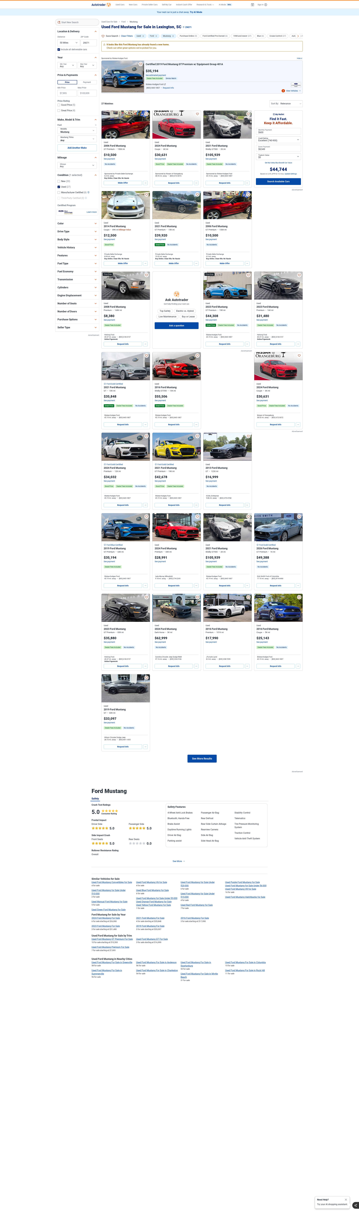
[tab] (95, 798)
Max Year (83, 64)
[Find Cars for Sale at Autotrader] (101, 5)
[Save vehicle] (140, 64)
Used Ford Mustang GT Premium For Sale (112, 939)
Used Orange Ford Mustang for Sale (154, 901)
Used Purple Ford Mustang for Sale (242, 882)
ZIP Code (84, 37)
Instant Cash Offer (184, 5)
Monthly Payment (265, 130)
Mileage (63, 164)
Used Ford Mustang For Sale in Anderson (156, 962)
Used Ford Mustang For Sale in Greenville (112, 962)
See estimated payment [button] (156, 75)
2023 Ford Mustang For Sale (106, 926)
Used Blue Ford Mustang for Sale (152, 890)
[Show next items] (298, 36)
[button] (252, 4)
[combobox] (77, 22)
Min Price (61, 88)
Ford (123, 22)
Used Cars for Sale (109, 22)
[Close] (346, 1200)
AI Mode (225, 5)
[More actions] (145, 183)
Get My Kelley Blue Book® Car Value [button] (278, 163)
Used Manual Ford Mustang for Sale (109, 901)
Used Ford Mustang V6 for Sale (151, 882)
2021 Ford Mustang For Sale (150, 918)
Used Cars (120, 5)
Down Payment (264, 147)
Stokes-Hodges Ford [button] (154, 84)
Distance (61, 37)
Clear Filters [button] (127, 36)
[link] (110, 164)
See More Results (202, 758)
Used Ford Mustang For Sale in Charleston (157, 970)
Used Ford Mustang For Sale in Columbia (245, 962)
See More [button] (177, 861)
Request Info (174, 183)
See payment (109, 159)
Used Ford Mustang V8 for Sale (240, 889)
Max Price (82, 88)
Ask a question (176, 325)
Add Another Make (77, 147)
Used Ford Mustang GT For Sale (152, 939)
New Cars (133, 5)
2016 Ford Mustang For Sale (195, 918)
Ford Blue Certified (115, 545)
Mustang (134, 22)
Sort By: (275, 103)
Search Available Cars (278, 181)
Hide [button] (299, 58)
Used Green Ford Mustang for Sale (109, 909)
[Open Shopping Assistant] (355, 1205)
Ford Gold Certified (115, 384)
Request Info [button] (168, 88)
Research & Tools (204, 5)
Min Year (63, 64)
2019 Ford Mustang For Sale (150, 926)
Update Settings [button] (291, 174)
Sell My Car (167, 5)
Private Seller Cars (149, 5)
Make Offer (123, 183)
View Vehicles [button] (292, 91)
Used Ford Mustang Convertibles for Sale (112, 882)
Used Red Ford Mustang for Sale (197, 905)
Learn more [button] (92, 212)
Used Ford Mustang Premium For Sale (110, 947)
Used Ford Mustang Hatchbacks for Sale (245, 897)
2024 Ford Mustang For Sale (106, 918)
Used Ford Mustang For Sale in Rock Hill (245, 970)
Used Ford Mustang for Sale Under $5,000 (156, 898)
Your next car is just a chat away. (179, 12)
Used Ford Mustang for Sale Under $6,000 (245, 885)
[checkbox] (66, 105)
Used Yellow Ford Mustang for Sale (153, 905)
